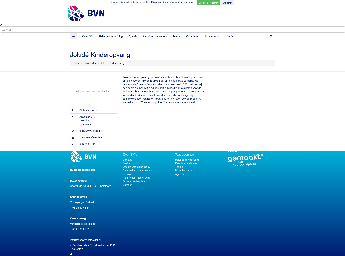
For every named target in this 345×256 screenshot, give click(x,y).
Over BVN (87, 36)
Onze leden (192, 36)
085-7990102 (87, 144)
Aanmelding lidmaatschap (137, 170)
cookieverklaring (166, 1)
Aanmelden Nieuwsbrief (136, 177)
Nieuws (127, 174)
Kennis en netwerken (155, 36)
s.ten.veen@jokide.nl (91, 137)
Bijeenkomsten (183, 170)
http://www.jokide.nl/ (90, 130)
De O (230, 36)
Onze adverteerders (134, 181)
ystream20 (78, 249)
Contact (127, 159)
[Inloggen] (71, 254)
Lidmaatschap (213, 36)
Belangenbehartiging (111, 36)
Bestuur (127, 163)
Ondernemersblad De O (136, 167)
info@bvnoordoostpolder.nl (85, 240)
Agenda (132, 36)
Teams (176, 36)
